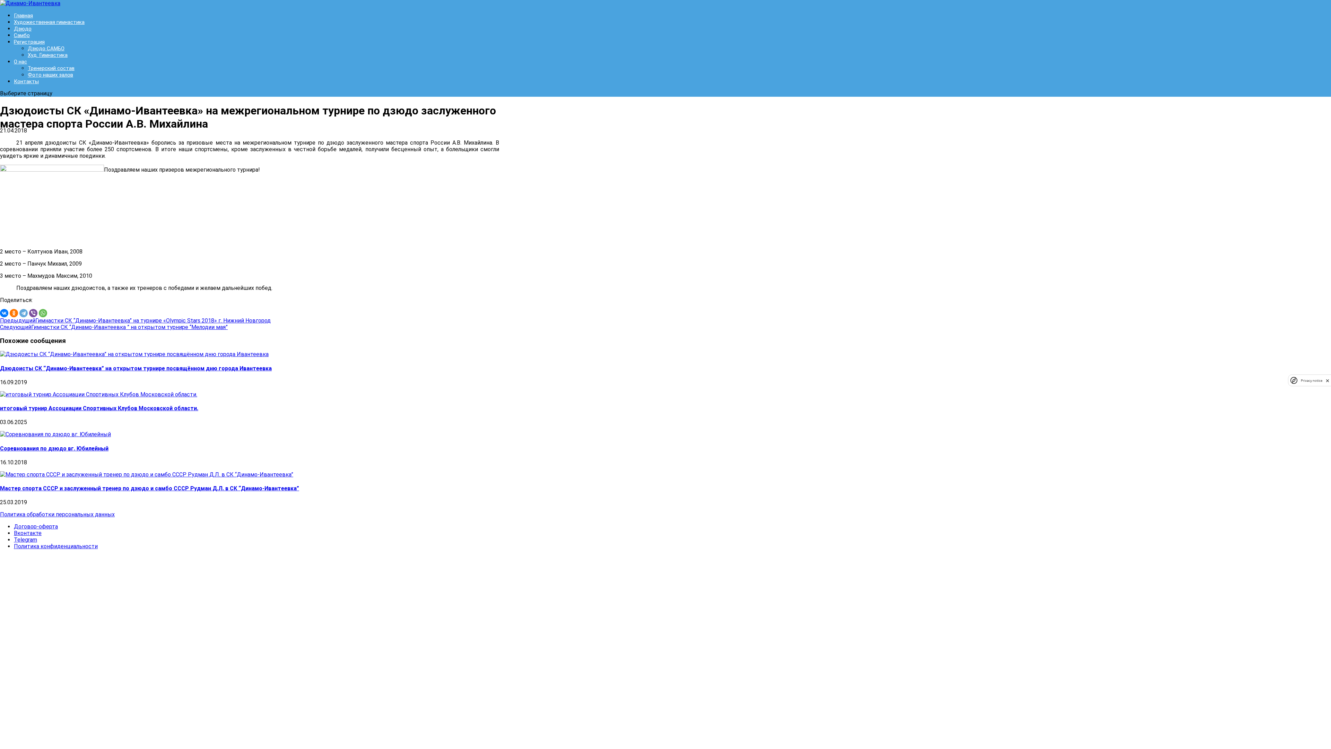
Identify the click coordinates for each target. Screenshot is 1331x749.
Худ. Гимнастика (48, 55)
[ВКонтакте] (4, 313)
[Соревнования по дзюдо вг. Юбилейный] (55, 434)
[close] (1327, 380)
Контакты (26, 81)
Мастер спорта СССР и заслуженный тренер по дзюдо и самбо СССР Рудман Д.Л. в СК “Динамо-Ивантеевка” (149, 488)
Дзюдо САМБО (46, 48)
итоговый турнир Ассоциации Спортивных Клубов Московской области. (99, 408)
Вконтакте (28, 533)
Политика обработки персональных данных (57, 514)
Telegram (25, 539)
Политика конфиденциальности (56, 546)
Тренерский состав (51, 68)
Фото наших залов (50, 75)
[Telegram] (23, 313)
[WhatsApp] (43, 313)
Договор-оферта (36, 526)
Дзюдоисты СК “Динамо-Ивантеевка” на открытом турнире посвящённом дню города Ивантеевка (136, 368)
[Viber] (33, 313)
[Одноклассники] (14, 313)
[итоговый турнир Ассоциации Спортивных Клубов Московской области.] (98, 394)
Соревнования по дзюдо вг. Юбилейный (54, 448)
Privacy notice (1311, 380)
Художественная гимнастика (49, 22)
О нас (20, 62)
